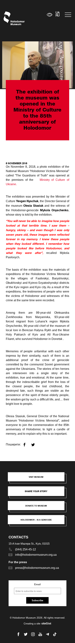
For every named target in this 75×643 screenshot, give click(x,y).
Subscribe (37, 600)
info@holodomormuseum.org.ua (36, 554)
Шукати (33, 14)
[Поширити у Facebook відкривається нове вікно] (26, 443)
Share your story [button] (36, 491)
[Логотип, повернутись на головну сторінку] (10, 18)
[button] (37, 478)
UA (58, 13)
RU (58, 15)
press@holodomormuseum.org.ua (37, 567)
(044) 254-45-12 (25, 549)
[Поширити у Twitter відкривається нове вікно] (35, 443)
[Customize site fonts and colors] (50, 14)
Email (37, 584)
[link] (37, 507)
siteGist (46, 623)
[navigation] (68, 15)
